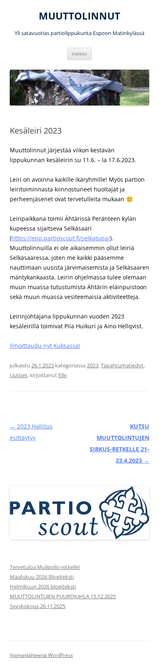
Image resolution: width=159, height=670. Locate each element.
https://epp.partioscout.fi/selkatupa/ (60, 238)
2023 (92, 365)
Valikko (79, 54)
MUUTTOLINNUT (79, 16)
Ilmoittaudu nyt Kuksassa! (45, 345)
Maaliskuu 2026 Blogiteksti (42, 576)
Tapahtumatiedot (122, 365)
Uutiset (18, 375)
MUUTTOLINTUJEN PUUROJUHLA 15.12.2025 (63, 596)
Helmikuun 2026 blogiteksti (43, 586)
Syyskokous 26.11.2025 (37, 606)
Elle (62, 375)
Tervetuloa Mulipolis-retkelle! (45, 567)
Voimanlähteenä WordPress (41, 655)
